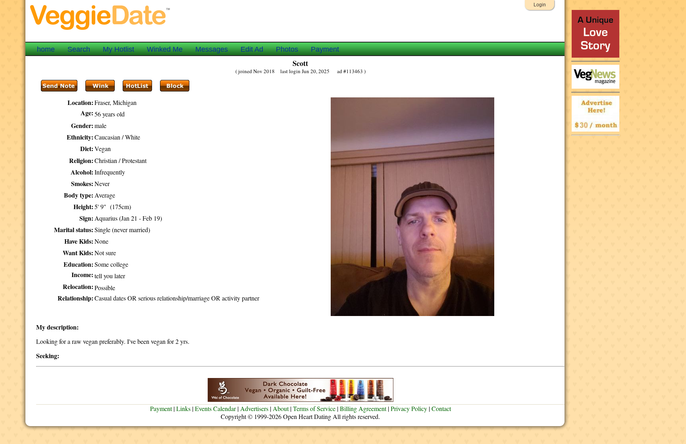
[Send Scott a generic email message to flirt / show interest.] (100, 86)
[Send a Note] (59, 86)
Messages (211, 49)
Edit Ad (252, 49)
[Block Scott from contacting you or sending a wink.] (174, 86)
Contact (441, 408)
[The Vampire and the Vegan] (595, 55)
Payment (325, 49)
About (281, 408)
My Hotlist (118, 49)
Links (183, 408)
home (46, 49)
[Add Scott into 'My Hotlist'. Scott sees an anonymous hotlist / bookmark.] (137, 86)
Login (540, 5)
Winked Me (165, 49)
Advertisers (254, 408)
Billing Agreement (363, 408)
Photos (287, 49)
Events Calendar (215, 408)
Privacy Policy (409, 408)
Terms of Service (314, 408)
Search (78, 49)
